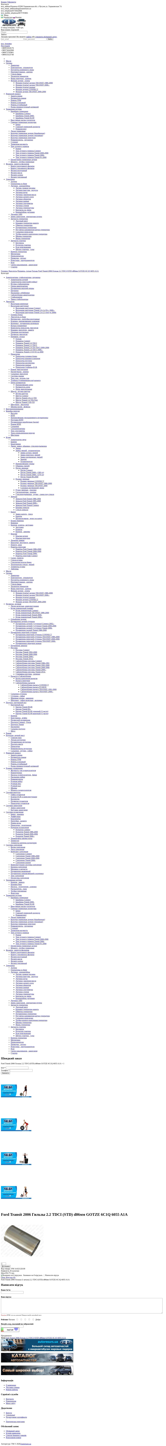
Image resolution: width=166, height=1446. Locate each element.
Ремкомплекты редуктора (21, 749)
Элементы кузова (18, 567)
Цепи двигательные (24, 389)
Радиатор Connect (23, 830)
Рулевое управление (14, 768)
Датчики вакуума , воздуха (27, 190)
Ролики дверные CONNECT (32, 481)
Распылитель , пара (19, 889)
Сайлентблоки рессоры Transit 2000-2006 (32, 667)
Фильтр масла (16, 173)
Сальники (15, 426)
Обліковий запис (13, 1431)
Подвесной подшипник (20, 720)
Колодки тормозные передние (23, 138)
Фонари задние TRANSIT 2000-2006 (31, 92)
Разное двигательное (19, 369)
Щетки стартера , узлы (25, 249)
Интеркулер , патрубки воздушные (25, 319)
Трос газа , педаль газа (20, 378)
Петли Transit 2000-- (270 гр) (32, 475)
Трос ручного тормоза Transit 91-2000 (31, 157)
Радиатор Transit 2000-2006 (27, 834)
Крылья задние (22, 536)
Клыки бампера (17, 521)
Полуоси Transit (17, 724)
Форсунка (15, 893)
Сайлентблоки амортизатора (22, 295)
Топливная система (14, 880)
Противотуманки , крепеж (22, 72)
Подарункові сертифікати (16, 1417)
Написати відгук (52, 1275)
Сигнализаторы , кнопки (26, 492)
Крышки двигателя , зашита (22, 330)
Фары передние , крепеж (21, 78)
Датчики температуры (25, 208)
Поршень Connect (23, 341)
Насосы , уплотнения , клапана (23, 887)
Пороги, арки (16, 545)
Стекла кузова (16, 560)
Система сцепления (14, 845)
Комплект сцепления (19, 852)
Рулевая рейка (16, 781)
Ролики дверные (22, 479)
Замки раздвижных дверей (31, 457)
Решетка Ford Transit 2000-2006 (28, 551)
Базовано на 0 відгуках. (33, 1275)
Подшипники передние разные (28, 643)
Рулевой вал (16, 786)
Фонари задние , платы (20, 81)
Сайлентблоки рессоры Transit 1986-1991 (32, 663)
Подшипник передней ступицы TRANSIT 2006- (36, 641)
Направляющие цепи (24, 385)
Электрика (10, 179)
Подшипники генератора (26, 227)
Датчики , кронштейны (20, 186)
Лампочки (15, 65)
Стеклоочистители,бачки (21, 562)
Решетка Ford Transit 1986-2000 (28, 549)
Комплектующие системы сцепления (26, 865)
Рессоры (14, 648)
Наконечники (16, 773)
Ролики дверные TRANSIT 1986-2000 (36, 483)
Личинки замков (17, 540)
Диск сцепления (17, 849)
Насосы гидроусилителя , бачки (24, 775)
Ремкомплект (21, 129)
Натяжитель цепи (23, 387)
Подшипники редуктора (21, 742)
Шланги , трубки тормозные (22, 162)
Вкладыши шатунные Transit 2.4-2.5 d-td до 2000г (36, 312)
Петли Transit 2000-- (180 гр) (32, 472)
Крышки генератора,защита (27, 223)
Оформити (11, 2)
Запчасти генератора (19, 219)
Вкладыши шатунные (20, 306)
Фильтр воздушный (19, 170)
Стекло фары (16, 74)
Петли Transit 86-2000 (29, 477)
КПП (13, 415)
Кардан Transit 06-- (23, 709)
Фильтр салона (17, 175)
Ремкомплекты (17, 779)
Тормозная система (14, 109)
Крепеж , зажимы (23, 532)
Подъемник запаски (19, 646)
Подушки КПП (17, 420)
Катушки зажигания (19, 810)
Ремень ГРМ (16, 100)
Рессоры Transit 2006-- (25, 656)
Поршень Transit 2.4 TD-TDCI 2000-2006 (32, 347)
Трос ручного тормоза (20, 146)
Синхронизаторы (18, 429)
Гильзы (35, 271)
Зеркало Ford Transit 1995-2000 (28, 501)
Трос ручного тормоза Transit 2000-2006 (32, 153)
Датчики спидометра (24, 203)
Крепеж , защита (17, 882)
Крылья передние (23, 538)
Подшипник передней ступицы (24, 632)
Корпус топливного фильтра (22, 168)
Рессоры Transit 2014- (24, 659)
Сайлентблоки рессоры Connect (29, 661)
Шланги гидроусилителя (21, 790)
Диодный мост (22, 221)
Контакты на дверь (23, 210)
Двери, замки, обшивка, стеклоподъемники (29, 446)
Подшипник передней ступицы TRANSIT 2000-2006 (38, 639)
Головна (4, 271)
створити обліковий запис (46, 37)
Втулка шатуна (22, 394)
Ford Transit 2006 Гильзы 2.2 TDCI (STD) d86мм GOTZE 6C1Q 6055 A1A (68, 271)
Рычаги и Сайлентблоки (21, 676)
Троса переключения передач (23, 433)
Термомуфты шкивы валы (21, 838)
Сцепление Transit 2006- (25, 860)
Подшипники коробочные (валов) (25, 422)
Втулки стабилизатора (20, 284)
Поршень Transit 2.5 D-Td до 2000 (29, 352)
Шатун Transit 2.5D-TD (25, 402)
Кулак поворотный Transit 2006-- (29, 617)
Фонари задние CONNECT (27, 89)
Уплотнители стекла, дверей (22, 564)
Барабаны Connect (23, 113)
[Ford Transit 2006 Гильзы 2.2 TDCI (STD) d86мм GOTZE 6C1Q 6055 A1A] (22, 1261)
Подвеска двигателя (19, 334)
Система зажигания (14, 806)
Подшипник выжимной (21, 871)
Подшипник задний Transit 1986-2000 (31, 630)
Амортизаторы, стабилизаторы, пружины (23, 277)
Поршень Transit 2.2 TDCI (26, 345)
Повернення (11, 1401)
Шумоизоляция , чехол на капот (29, 518)
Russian (18, 17)
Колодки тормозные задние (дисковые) (27, 135)
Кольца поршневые (19, 326)
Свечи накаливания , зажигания (24, 265)
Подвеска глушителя (19, 801)
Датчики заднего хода (25, 197)
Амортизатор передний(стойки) (24, 282)
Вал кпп (14, 413)
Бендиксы (20, 243)
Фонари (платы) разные (25, 87)
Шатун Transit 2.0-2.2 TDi (26, 398)
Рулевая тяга (16, 784)
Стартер (14, 267)
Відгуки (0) (10, 1277)
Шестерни (15, 435)
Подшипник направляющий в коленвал (27, 873)
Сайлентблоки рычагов (25, 683)
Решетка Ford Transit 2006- (26, 553)
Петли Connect (26, 470)
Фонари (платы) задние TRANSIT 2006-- (32, 85)
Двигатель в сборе (18, 317)
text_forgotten (6, 44)
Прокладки (15, 354)
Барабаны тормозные (19, 111)
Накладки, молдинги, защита (23, 543)
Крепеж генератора (19, 252)
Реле (12, 263)
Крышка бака (16, 884)
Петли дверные (22, 468)
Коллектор (15, 799)
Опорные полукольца (20, 332)
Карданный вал (17, 705)
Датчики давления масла (26, 195)
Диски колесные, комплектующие (25, 606)
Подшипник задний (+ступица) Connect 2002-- (35, 624)
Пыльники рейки (18, 777)
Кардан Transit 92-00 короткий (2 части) (32, 713)
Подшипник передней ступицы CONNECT (34, 635)
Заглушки (20, 527)
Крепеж (14, 716)
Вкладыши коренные (19, 304)
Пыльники (15, 727)
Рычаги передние (23, 681)
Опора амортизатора (19, 286)
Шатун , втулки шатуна (20, 391)
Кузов (8, 437)
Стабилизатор (16, 297)
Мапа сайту (10, 1403)
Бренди (9, 1413)
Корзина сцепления (19, 867)
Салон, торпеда (17, 558)
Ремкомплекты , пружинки (22, 140)
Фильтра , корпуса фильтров (17, 164)
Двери (18, 448)
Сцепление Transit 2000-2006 (27, 858)
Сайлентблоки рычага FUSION (33, 687)
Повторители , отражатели (22, 67)
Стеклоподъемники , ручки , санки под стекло (35, 494)
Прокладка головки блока (26, 356)
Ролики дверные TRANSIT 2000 (33, 486)
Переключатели (17, 256)
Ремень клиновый (18, 103)
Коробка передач (13, 411)
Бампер (14, 442)
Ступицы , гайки (18, 696)
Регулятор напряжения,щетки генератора (33, 230)
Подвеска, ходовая (13, 604)
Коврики (14, 523)
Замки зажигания (18, 808)
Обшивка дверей (23, 466)
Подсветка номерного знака (22, 70)
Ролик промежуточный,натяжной (25, 107)
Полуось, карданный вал (16, 703)
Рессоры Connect (22, 650)
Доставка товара (12, 1387)
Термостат (15, 841)
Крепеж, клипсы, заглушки (22, 525)
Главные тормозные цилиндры (23, 122)
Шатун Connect (22, 396)
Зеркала (14, 497)
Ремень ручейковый (19, 105)
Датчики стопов (22, 206)
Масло (8, 61)
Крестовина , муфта (19, 718)
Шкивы (14, 788)
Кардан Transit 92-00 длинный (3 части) (32, 711)
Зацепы (23, 459)
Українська (8, 17)
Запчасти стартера (18, 241)
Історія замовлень (13, 1433)
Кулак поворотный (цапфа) (22, 608)
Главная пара (16, 738)
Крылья (14, 534)
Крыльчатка (16, 819)
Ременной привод (13, 94)
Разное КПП (16, 424)
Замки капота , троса (24, 514)
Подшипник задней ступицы (23, 621)
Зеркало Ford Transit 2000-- (27, 503)
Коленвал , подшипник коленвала (25, 323)
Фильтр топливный (19, 177)
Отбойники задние (18, 619)
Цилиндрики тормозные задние (24, 160)
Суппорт (14, 142)
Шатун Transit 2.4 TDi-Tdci (27, 400)
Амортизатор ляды (18, 440)
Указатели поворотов (19, 76)
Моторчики (15, 254)
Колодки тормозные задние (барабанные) (28, 133)
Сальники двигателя (19, 374)
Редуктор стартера (23, 245)
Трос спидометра (18, 431)
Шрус (13, 731)
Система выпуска (13, 792)
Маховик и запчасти (19, 869)
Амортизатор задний (19, 280)
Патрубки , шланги (19, 821)
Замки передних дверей (30, 455)
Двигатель (12, 271)
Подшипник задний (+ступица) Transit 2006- (34, 628)
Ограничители (26, 461)
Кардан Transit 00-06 (24, 707)
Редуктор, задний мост (15, 735)
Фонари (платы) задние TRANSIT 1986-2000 (34, 83)
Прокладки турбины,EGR (26, 367)
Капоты (19, 516)
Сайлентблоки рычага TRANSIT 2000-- (36, 692)
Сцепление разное (23, 862)
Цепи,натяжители (18, 383)
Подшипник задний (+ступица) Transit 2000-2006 (36, 626)
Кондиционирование (14, 409)
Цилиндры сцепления (20, 878)
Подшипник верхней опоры (22, 288)
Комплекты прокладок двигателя (24, 328)
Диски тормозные (18, 131)
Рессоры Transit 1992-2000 (26, 652)
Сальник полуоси (18, 729)
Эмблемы (15, 569)
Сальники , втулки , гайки (21, 751)
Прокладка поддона (24, 361)
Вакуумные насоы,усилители (23, 120)
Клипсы (19, 529)
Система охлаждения (14, 812)
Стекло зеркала (22, 510)
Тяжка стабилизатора (19, 299)
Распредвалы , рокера (20, 372)
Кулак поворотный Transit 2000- (29, 615)
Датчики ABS (16, 214)
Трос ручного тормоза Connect (28, 151)
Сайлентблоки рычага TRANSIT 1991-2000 (38, 689)
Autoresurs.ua (25, 1444)
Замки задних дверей (29, 453)
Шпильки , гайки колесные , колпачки (26, 700)
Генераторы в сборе (19, 184)
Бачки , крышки (17, 814)
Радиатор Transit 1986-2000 (27, 832)
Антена (14, 181)
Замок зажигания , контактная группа (26, 216)
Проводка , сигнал (18, 258)
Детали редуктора (18, 740)
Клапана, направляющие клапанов (25, 321)
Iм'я (3, 1068)
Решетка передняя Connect (26, 556)
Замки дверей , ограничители (28, 450)
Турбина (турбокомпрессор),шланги (26, 380)
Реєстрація (5, 46)
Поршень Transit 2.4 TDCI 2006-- (29, 350)
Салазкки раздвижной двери (32, 488)
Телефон (5, 1070)
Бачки (18, 124)
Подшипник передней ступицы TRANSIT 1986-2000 (38, 637)
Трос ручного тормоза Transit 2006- (30, 155)
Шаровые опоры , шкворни (22, 698)
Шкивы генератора (23, 236)
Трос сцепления (17, 876)
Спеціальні (10, 1415)
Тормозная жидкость (19, 144)
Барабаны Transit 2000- (25, 116)
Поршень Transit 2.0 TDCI (26, 343)
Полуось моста (17, 744)
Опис (3, 1277)
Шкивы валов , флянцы (20, 407)
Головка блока (17, 315)
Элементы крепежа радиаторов (24, 843)
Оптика (9, 63)
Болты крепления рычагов (26, 678)
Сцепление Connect (24, 854)
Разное (18, 149)
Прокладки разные (23, 365)
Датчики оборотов (23, 199)
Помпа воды (16, 823)
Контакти (10, 1399)
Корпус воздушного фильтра (22, 166)
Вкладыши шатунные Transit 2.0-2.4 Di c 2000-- (35, 310)
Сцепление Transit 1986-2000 (27, 856)
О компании (11, 1385)
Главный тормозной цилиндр (28, 127)
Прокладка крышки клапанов (28, 358)
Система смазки (17, 376)
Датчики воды (21, 192)
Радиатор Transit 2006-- (25, 836)
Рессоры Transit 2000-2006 (26, 654)
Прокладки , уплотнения (21, 825)
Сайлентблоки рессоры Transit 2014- (31, 672)
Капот (13, 512)
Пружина (14, 291)
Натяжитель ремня (18, 98)
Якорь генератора (23, 238)
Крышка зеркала (22, 507)
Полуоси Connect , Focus (21, 722)
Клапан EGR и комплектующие (24, 797)
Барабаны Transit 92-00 (25, 118)
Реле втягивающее (23, 247)
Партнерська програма (15, 1422)
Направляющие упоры (25, 464)
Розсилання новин (13, 1438)
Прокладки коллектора (25, 363)
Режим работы (12, 1390)
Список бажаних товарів (16, 1435)
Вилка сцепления (18, 847)
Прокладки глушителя (20, 803)
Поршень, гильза (24, 271)
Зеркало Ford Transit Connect (27, 505)
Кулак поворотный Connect (27, 610)
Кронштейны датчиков (25, 212)
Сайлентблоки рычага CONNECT (34, 685)
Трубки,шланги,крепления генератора (31, 234)
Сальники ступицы (19, 694)
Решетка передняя (18, 547)
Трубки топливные (18, 891)
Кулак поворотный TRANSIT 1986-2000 (32, 613)
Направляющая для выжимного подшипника (29, 418)
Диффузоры (16, 816)
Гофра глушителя (18, 795)
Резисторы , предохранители (23, 260)
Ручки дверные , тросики (26, 490)
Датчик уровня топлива (25, 188)
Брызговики (16, 444)
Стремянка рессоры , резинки (28, 674)
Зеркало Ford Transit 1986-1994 (28, 499)
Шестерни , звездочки (20, 404)
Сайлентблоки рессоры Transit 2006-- (31, 670)
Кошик (4, 2)
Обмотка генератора (24, 225)
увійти (28, 37)
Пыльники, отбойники (20, 293)
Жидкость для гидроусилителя (23, 770)
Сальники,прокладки (24, 232)
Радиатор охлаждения (20, 827)
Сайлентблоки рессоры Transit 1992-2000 (32, 665)
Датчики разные (22, 201)
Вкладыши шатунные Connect (28, 308)
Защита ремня (16, 96)
